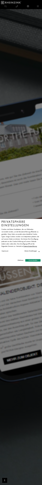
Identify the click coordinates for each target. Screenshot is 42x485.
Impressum (5, 251)
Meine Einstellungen (30, 251)
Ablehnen (20, 260)
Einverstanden (33, 260)
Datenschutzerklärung (30, 246)
